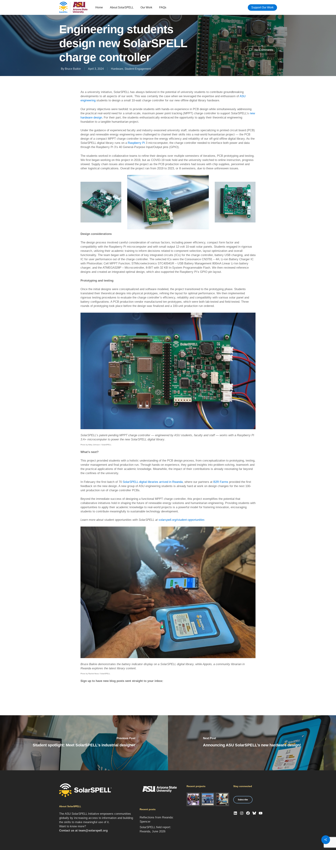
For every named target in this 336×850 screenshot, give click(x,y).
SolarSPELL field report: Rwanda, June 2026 (155, 829)
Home (99, 7)
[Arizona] (193, 799)
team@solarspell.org (93, 830)
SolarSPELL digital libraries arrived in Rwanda (153, 482)
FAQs (162, 7)
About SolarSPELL (122, 7)
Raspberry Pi (136, 143)
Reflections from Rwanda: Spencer (156, 819)
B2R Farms (220, 482)
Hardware (117, 68)
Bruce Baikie (73, 68)
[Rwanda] (222, 799)
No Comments (263, 50)
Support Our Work (262, 7)
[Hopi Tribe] (208, 799)
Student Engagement (138, 68)
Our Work (146, 7)
